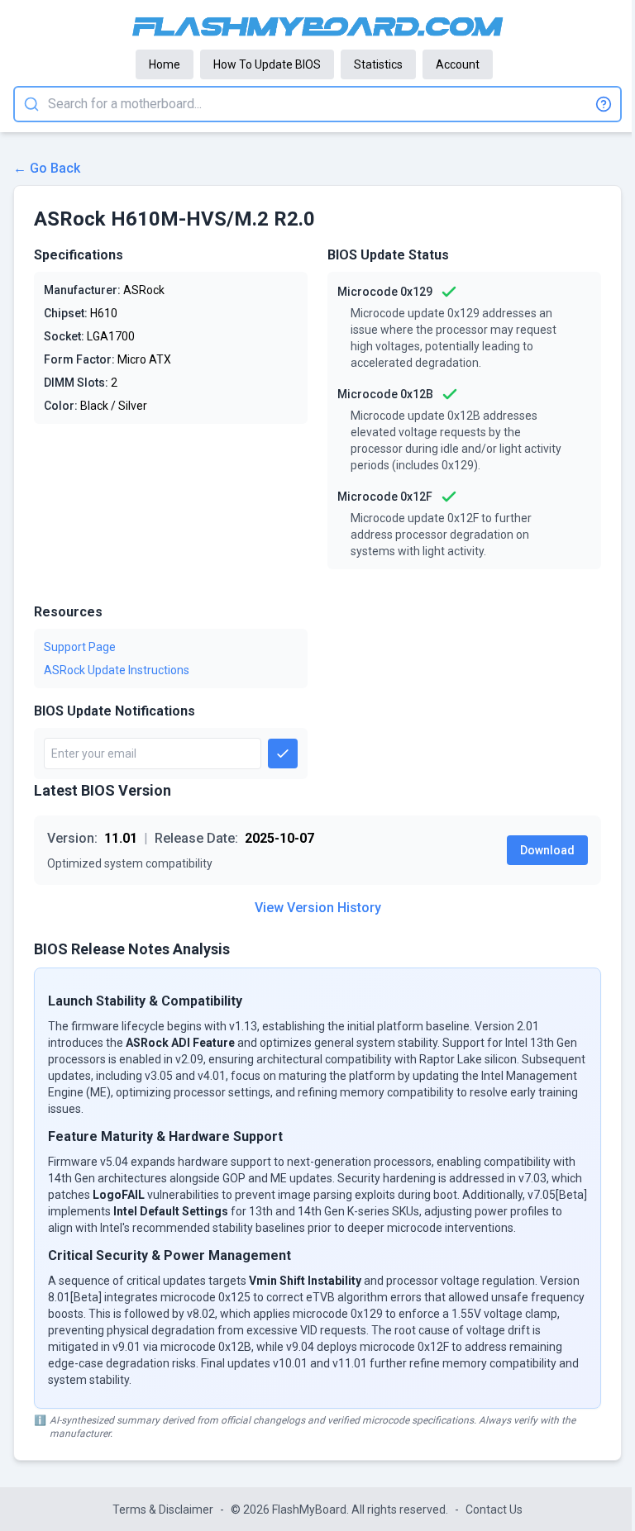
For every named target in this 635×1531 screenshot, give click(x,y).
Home (164, 64)
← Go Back (46, 168)
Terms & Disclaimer (162, 1509)
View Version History (318, 907)
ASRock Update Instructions (116, 670)
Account (458, 64)
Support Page (80, 647)
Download (547, 850)
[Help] (603, 104)
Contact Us (494, 1509)
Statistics (378, 64)
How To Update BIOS (267, 64)
